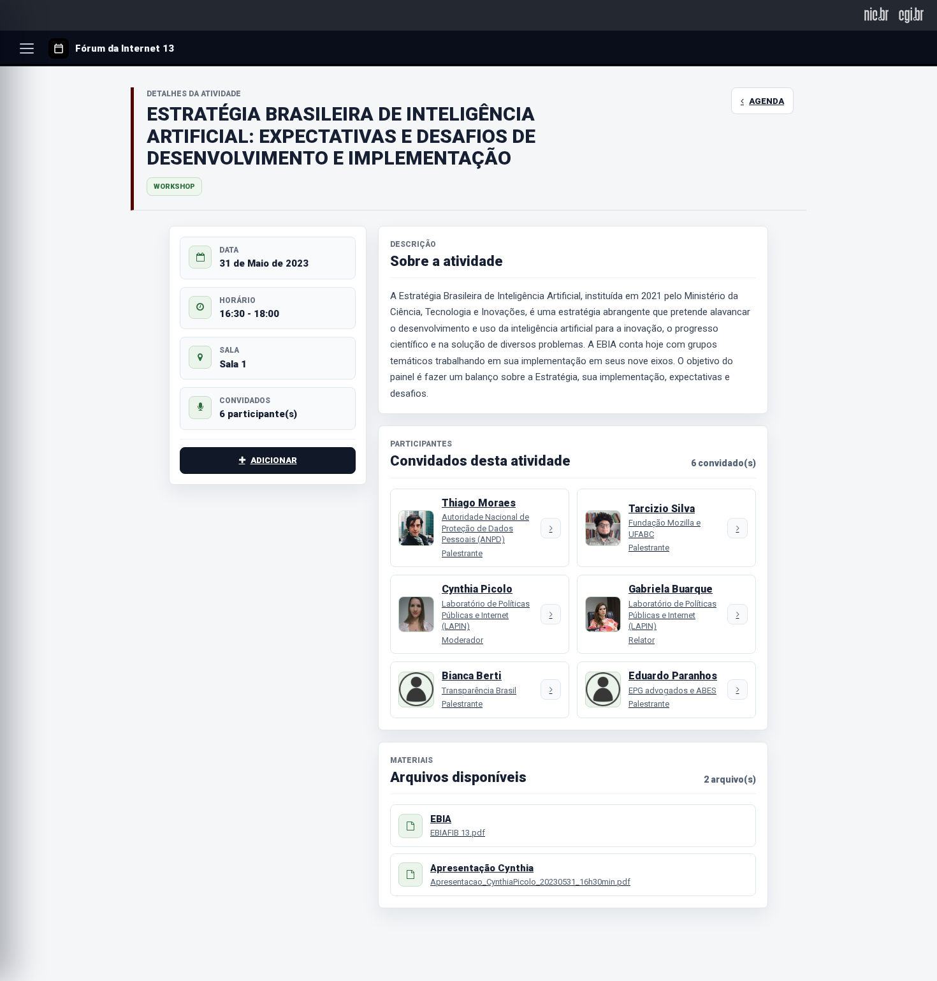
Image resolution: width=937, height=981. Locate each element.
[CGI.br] (911, 15)
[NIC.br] (877, 15)
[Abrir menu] (27, 48)
